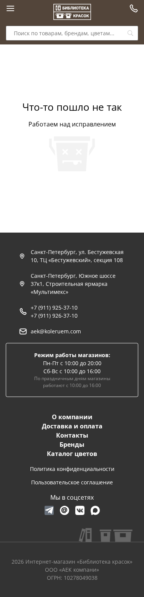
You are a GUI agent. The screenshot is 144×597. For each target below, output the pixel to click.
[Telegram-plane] (49, 510)
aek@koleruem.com (56, 331)
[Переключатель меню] (10, 8)
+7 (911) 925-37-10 (54, 307)
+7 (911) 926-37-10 (54, 315)
